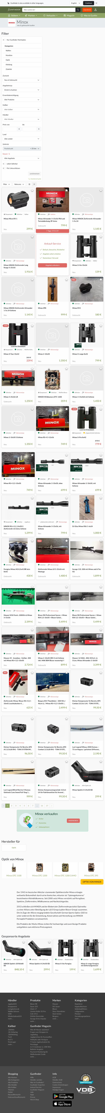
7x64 (10, 1037)
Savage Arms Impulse (38, 1019)
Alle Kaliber (12, 1087)
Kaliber (5, 105)
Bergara (55, 1016)
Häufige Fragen (58, 1090)
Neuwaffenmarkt (14, 1095)
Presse (32, 1097)
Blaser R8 (33, 1004)
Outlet (10, 1092)
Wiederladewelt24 (15, 1016)
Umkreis (6, 144)
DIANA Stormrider (37, 1016)
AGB (54, 1077)
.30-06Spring (13, 1032)
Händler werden (36, 1080)
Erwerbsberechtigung (10, 95)
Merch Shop (34, 1100)
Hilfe (32, 1077)
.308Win (11, 1030)
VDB (9, 1014)
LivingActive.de (13, 1009)
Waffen (8, 51)
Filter (5, 184)
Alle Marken (12, 1077)
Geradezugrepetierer (82, 1016)
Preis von (6, 125)
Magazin (70, 15)
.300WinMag (13, 1035)
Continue (88, 3)
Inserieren (87, 10)
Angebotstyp (7, 85)
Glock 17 (33, 1009)
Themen (11, 1090)
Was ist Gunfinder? (92, 15)
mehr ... (10, 1019)
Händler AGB (57, 1080)
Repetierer (79, 1004)
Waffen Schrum (13, 1011)
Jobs (32, 1092)
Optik (8, 60)
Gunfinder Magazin (37, 1090)
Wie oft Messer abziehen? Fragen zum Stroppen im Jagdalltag (39, 1032)
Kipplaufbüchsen (81, 1006)
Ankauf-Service (35, 1087)
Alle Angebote (9, 158)
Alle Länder (8, 139)
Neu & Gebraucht (10, 80)
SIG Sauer (56, 1006)
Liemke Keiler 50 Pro (38, 1011)
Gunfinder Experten (37, 1085)
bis (23, 125)
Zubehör (9, 69)
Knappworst (12, 1006)
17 (47, 806)
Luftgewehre (79, 1011)
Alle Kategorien (13, 1080)
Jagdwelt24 (12, 1004)
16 (42, 806)
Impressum (56, 1087)
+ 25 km (33, 148)
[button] (94, 9)
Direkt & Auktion (10, 90)
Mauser (55, 1004)
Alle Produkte (9, 100)
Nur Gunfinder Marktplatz (16, 40)
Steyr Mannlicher (58, 1011)
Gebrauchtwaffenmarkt (16, 1097)
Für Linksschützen (13, 168)
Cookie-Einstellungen (60, 1085)
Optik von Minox (13, 859)
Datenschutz (57, 1082)
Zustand (6, 76)
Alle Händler (12, 1085)
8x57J (10, 1039)
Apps (32, 1095)
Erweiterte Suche (35, 179)
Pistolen (78, 1014)
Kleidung (9, 64)
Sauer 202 (34, 1006)
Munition (9, 55)
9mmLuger (12, 1042)
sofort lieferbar (12, 164)
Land (4, 134)
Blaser (54, 1009)
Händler (6, 115)
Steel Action (56, 1014)
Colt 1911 (34, 1014)
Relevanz (17, 184)
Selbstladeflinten (81, 1009)
